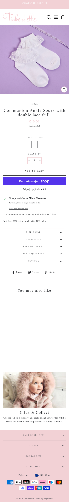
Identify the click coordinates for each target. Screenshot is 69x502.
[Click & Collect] (34, 390)
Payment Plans (33, 246)
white (34, 144)
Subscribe (34, 466)
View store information (18, 208)
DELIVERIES (33, 239)
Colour (34, 138)
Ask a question (33, 253)
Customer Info (33, 435)
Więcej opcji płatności (34, 190)
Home (34, 104)
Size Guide (33, 232)
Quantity (34, 154)
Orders (33, 445)
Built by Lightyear (44, 499)
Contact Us (33, 456)
